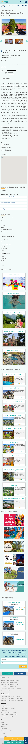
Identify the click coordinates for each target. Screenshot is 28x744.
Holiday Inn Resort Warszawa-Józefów (14, 484)
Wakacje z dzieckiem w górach (9, 682)
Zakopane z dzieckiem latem (14, 312)
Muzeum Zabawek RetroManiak (7, 197)
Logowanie (20, 673)
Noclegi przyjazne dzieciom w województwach (13, 700)
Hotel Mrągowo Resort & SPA (14, 498)
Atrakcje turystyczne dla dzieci (9, 714)
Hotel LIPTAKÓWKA (14, 602)
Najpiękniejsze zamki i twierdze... (14, 331)
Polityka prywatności (6, 730)
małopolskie (11, 74)
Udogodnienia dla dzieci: (7, 236)
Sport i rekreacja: (5, 253)
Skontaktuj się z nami (6, 736)
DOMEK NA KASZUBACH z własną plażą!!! (14, 470)
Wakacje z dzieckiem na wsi (8, 686)
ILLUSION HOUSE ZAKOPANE (7, 203)
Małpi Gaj (2, 209)
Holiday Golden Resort (14, 401)
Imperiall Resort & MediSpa (14, 415)
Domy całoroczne (11, 70)
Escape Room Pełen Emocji (6, 200)
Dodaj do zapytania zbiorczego (14, 742)
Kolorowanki (4, 710)
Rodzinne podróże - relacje (8, 708)
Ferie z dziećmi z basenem (14, 293)
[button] (2, 33)
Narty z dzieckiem (14, 275)
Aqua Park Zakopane (5, 206)
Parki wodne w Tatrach (14, 350)
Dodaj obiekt (7, 673)
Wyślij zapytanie (14, 738)
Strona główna (4, 5)
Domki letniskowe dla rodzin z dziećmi (11, 688)
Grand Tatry (14, 618)
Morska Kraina (14, 442)
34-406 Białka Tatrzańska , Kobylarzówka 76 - (14, 51)
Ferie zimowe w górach (7, 716)
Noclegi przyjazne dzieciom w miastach (11, 696)
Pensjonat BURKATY (14, 633)
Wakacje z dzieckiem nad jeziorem (10, 684)
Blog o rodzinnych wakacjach (8, 712)
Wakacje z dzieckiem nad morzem (10, 680)
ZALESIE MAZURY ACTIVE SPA (14, 374)
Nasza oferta (4, 724)
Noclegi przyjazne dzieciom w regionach (11, 698)
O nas (2, 722)
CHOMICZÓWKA (14, 388)
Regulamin (4, 728)
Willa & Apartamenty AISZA (14, 428)
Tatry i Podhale (11, 5)
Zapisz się (23, 666)
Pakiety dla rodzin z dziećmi (8, 690)
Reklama (3, 726)
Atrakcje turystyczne (6, 194)
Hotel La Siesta (14, 455)
